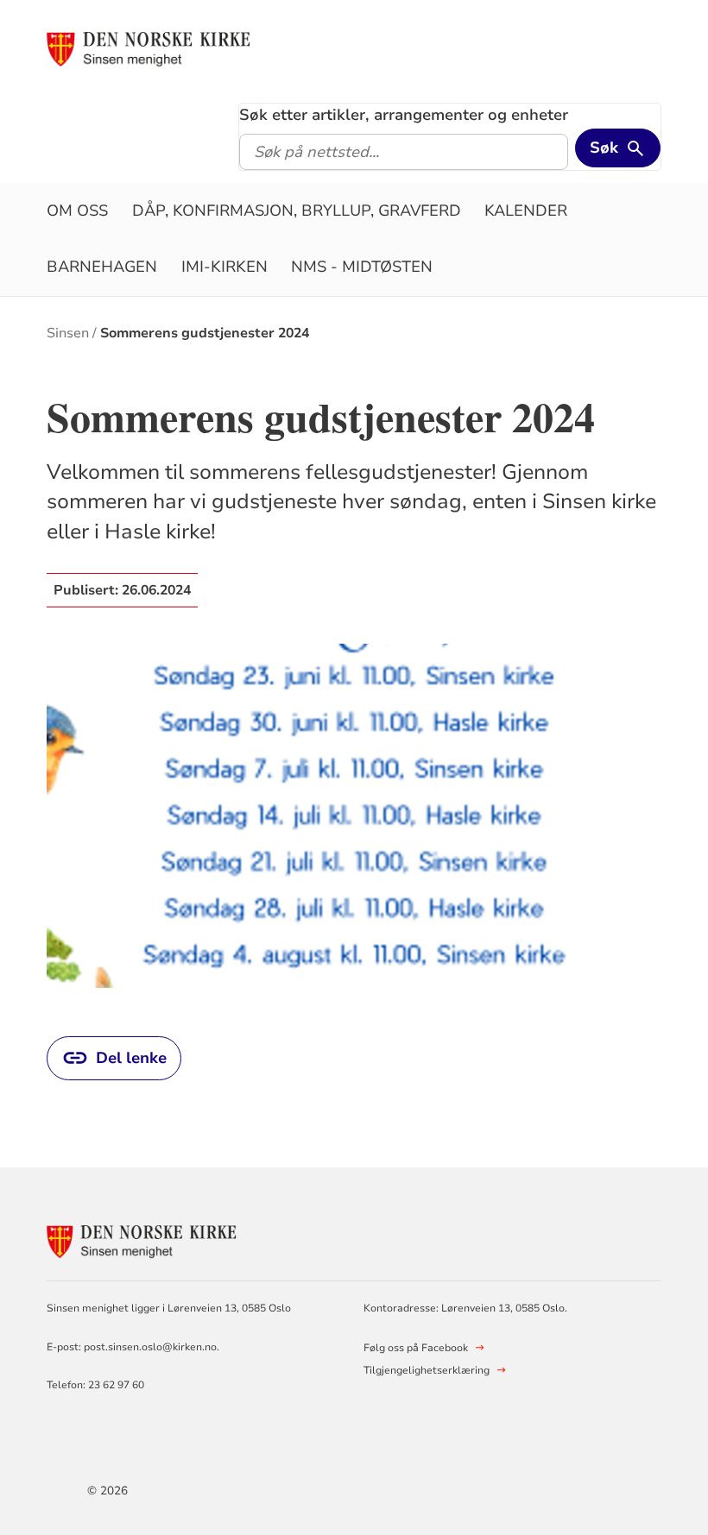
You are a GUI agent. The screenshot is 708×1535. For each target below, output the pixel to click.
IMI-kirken (224, 266)
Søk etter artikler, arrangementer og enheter (403, 114)
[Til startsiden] (148, 49)
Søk (604, 147)
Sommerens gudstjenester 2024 (204, 333)
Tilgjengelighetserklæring (426, 1370)
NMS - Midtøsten (362, 266)
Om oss (77, 210)
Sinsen (68, 333)
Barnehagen (102, 266)
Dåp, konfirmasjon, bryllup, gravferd (296, 210)
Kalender (525, 210)
